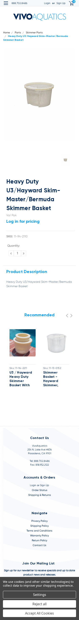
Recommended (39, 315)
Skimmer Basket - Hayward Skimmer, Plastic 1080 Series (53, 379)
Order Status (39, 490)
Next (71, 315)
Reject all (39, 604)
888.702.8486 (19, 3)
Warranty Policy (39, 535)
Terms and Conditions (39, 530)
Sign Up (61, 3)
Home (6, 32)
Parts (18, 32)
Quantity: (13, 245)
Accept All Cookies (39, 613)
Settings (39, 594)
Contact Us (39, 545)
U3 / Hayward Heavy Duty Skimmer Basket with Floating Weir (20, 379)
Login (47, 3)
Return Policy (39, 540)
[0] (69, 3)
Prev (67, 315)
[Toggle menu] (6, 6)
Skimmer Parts (34, 32)
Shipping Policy (39, 525)
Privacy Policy (39, 520)
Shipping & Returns (39, 495)
